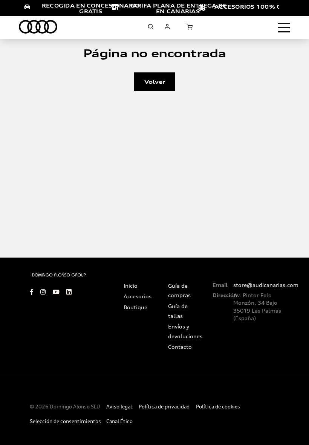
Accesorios (137, 296)
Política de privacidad (164, 407)
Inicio (131, 286)
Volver (154, 81)
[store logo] (38, 27)
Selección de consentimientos (65, 421)
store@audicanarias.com (265, 285)
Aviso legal (119, 407)
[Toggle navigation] (283, 28)
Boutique (135, 307)
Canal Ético (119, 421)
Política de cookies (218, 407)
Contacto (180, 347)
